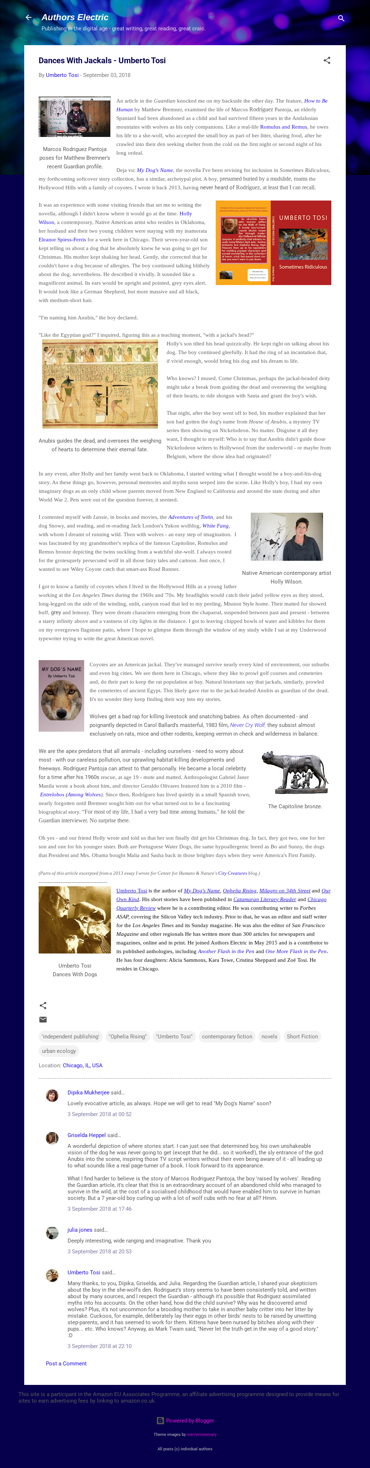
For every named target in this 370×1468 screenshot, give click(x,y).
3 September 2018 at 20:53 (100, 1251)
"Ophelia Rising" (128, 1036)
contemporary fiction (227, 1036)
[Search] (341, 20)
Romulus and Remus (283, 127)
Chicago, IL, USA (83, 1065)
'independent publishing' (70, 1036)
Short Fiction (302, 1036)
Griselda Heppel (87, 1135)
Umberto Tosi (131, 891)
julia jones (80, 1230)
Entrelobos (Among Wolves (70, 794)
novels (270, 1036)
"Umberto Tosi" (174, 1036)
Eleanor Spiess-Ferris (62, 239)
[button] (327, 61)
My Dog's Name (155, 170)
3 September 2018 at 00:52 (100, 1114)
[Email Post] (43, 1022)
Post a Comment (66, 1363)
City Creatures (232, 873)
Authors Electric (75, 17)
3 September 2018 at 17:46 (100, 1209)
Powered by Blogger (189, 1420)
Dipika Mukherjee (88, 1092)
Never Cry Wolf (247, 725)
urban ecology (59, 1051)
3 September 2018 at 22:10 (100, 1346)
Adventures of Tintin (190, 517)
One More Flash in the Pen (296, 951)
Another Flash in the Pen (226, 951)
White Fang (215, 526)
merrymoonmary (201, 1434)
